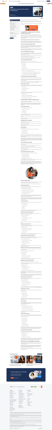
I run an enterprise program (21, 394)
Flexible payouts (11, 404)
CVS (36, 96)
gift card (24, 159)
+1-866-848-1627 (29, 405)
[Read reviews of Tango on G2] (40, 386)
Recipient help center (21, 407)
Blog (27, 392)
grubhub (31, 95)
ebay (36, 195)
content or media (34, 73)
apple (30, 73)
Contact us (28, 404)
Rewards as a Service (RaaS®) (13, 393)
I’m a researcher (20, 392)
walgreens (34, 96)
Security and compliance (12, 409)
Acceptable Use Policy (12, 428)
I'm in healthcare (20, 402)
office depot (32, 234)
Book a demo (33, 348)
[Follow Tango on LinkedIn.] (41, 18)
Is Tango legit (28, 395)
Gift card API (11, 394)
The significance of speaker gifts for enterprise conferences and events (14, 21)
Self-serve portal (11, 392)
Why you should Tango (12, 408)
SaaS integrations (11, 395)
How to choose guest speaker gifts (12, 23)
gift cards (29, 42)
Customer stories (29, 391)
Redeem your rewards (29, 394)
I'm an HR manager (21, 391)
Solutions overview (12, 391)
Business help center (21, 406)
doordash (29, 95)
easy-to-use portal (36, 346)
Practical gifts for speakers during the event (13, 27)
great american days (34, 74)
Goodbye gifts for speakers (12, 28)
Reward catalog (11, 405)
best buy (29, 73)
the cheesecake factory (39, 287)
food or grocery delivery (23, 210)
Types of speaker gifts (12, 32)
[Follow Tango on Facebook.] (32, 386)
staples (35, 234)
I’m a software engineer (21, 401)
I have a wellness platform (21, 393)
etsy (34, 195)
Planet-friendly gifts (23, 271)
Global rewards (11, 410)
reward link (37, 135)
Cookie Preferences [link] (16, 428)
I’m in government (20, 403)
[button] (10, 1)
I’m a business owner (21, 395)
